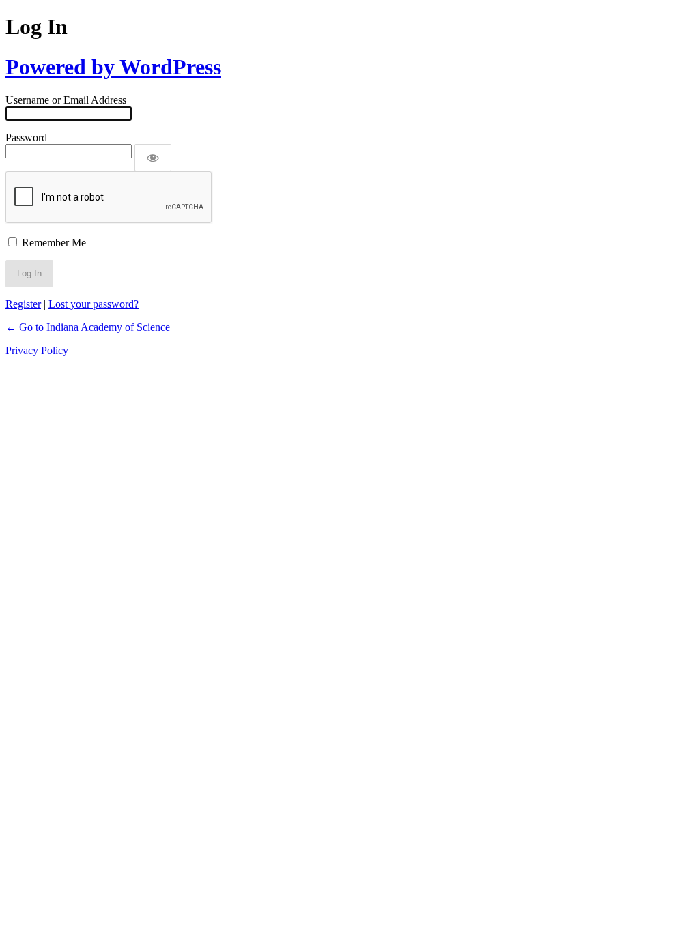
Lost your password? (93, 304)
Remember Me (54, 242)
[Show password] (152, 157)
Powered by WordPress (113, 67)
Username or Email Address (65, 100)
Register (23, 304)
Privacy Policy (36, 350)
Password (26, 137)
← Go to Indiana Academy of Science (87, 327)
